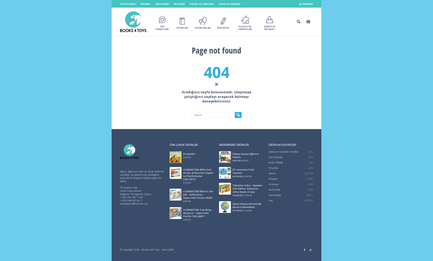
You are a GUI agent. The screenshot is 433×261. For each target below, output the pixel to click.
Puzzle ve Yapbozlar (202, 3)
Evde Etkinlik (276, 162)
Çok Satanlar (276, 157)
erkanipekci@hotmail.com (134, 203)
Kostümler (275, 189)
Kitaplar (145, 3)
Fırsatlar (273, 167)
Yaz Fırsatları (128, 3)
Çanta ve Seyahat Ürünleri (284, 151)
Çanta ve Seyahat (229, 3)
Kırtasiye (179, 3)
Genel (272, 173)
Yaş (271, 200)
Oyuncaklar (162, 3)
